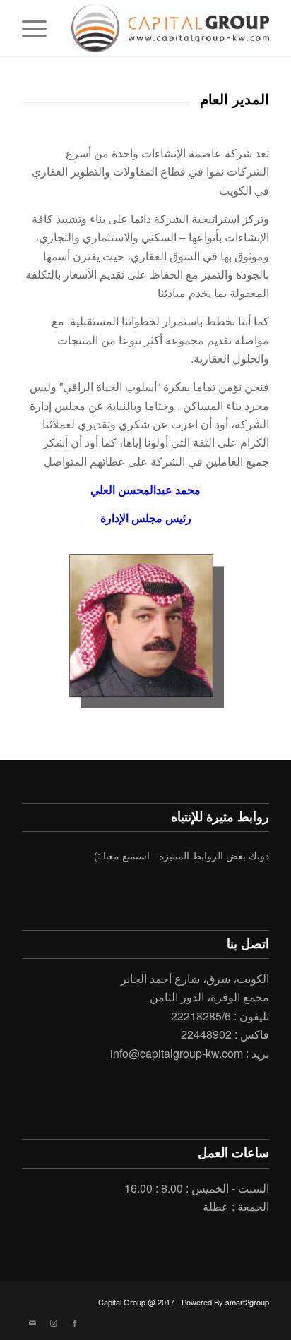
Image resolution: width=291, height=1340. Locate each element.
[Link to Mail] (32, 1322)
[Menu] (39, 28)
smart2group (247, 1302)
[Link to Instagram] (53, 1322)
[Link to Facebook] (74, 1322)
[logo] (170, 28)
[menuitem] (39, 28)
